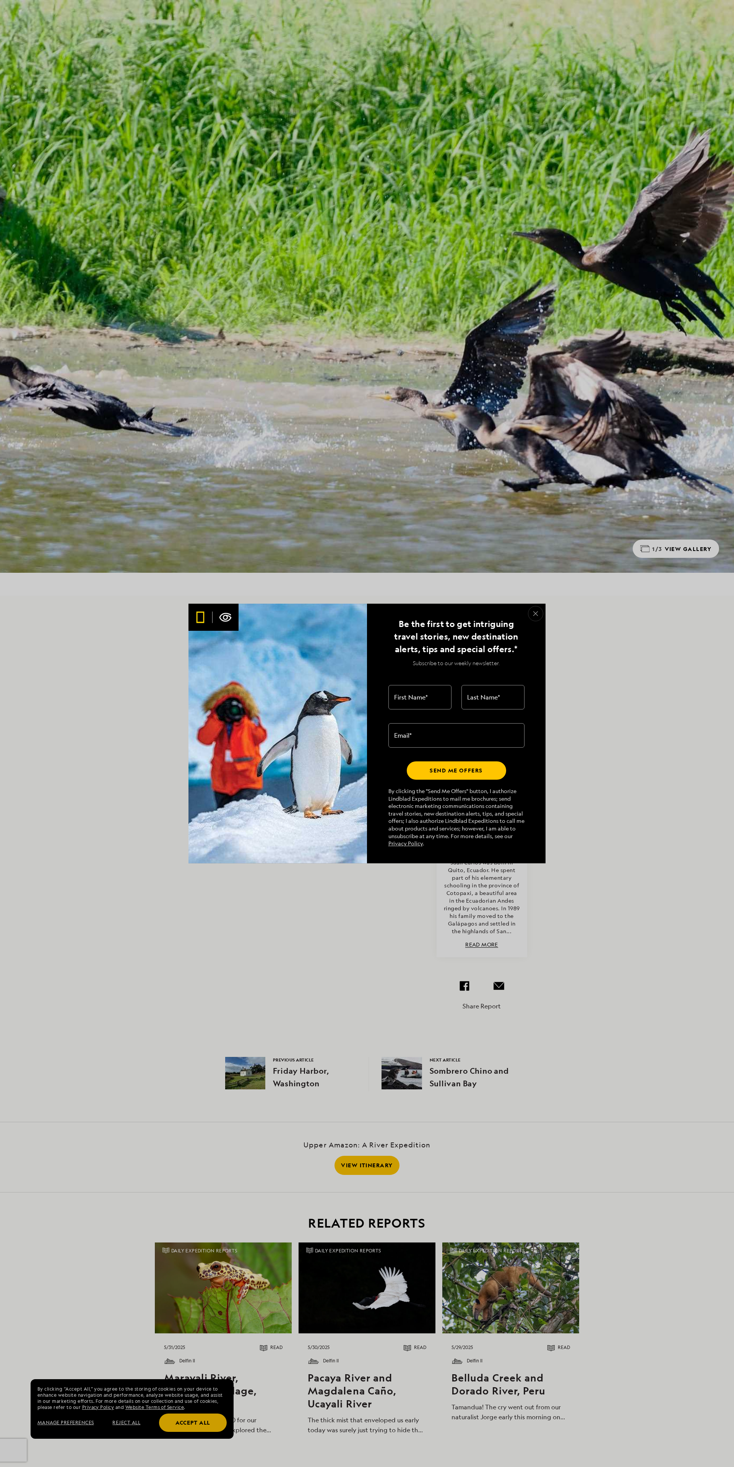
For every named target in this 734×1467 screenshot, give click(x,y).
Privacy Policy (405, 843)
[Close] (535, 613)
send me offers (456, 770)
